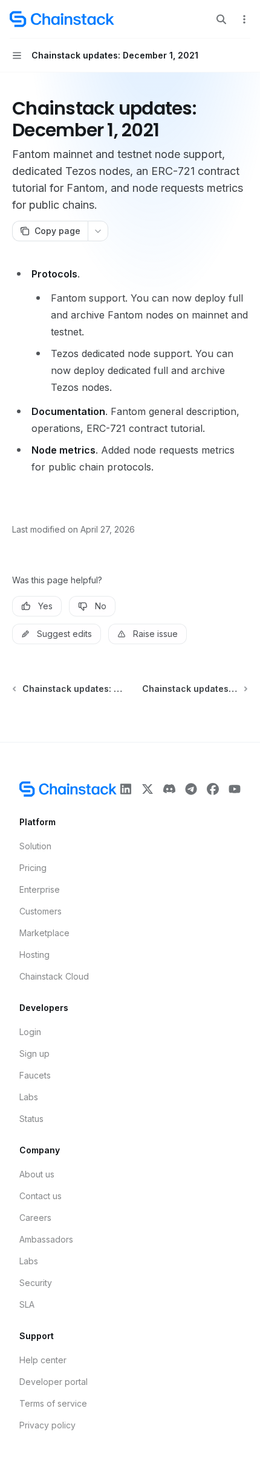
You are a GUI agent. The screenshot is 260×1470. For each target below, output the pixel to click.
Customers (40, 911)
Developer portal (53, 1382)
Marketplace (44, 933)
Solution (35, 846)
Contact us (40, 1196)
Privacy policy (47, 1425)
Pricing (33, 868)
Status (31, 1119)
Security (35, 1283)
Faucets (35, 1075)
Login (30, 1032)
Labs (28, 1097)
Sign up (34, 1053)
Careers (35, 1217)
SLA (26, 1304)
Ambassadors (46, 1239)
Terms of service (53, 1403)
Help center (43, 1360)
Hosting (34, 954)
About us (36, 1174)
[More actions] (244, 19)
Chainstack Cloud (54, 976)
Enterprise (39, 889)
